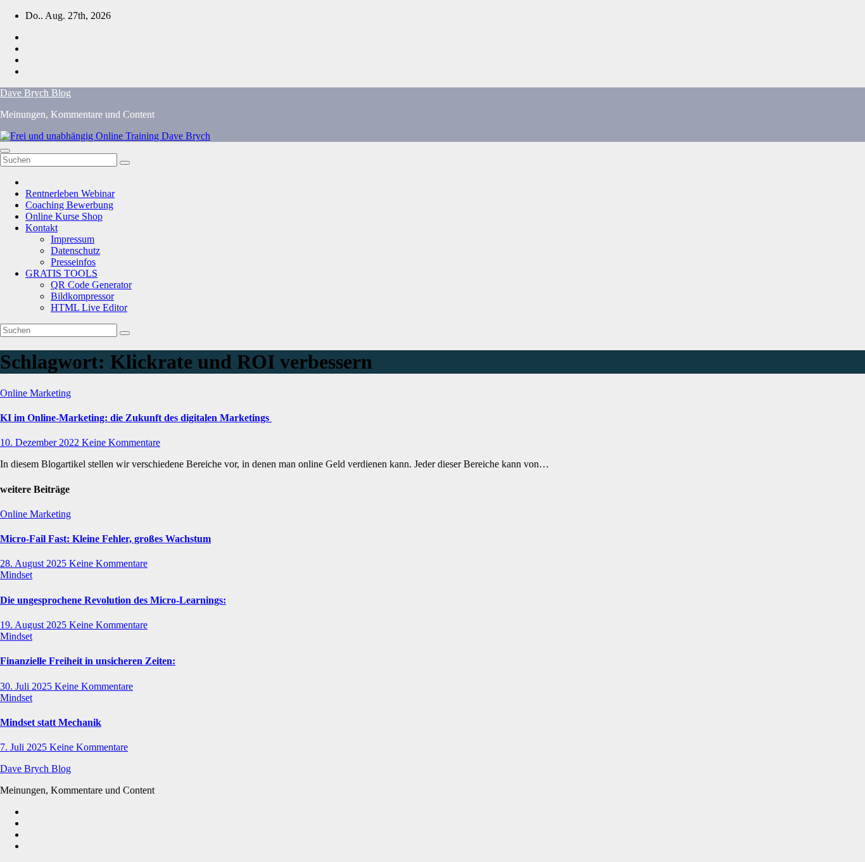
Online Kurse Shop (64, 216)
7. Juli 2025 (24, 747)
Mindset (16, 574)
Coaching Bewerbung (69, 205)
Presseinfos (73, 262)
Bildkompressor (82, 296)
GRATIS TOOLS (61, 273)
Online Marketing (35, 393)
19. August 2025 (34, 624)
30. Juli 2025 (27, 686)
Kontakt (41, 227)
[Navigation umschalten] (5, 151)
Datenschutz (75, 250)
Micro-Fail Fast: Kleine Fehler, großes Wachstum (105, 538)
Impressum (72, 239)
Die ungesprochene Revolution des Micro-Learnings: (113, 600)
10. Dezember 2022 (41, 442)
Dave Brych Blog (35, 92)
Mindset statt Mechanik (50, 722)
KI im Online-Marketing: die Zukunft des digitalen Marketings (136, 417)
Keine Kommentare (121, 442)
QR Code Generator (91, 284)
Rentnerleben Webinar (70, 193)
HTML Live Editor (89, 307)
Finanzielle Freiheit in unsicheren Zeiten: (87, 661)
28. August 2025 (34, 563)
